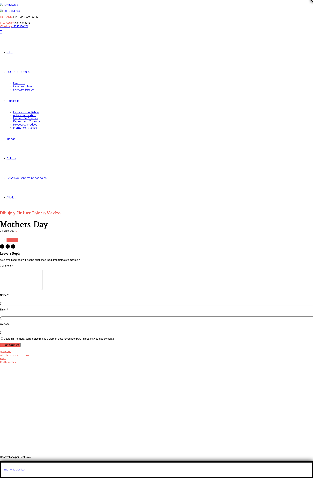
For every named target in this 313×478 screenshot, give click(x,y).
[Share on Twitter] (8, 246)
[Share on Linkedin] (13, 246)
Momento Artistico (25, 127)
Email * (4, 309)
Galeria (11, 158)
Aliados (11, 197)
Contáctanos (125, 408)
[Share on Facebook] (2, 246)
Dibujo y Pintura (15, 213)
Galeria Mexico (45, 213)
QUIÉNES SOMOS (18, 72)
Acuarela (12, 240)
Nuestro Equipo (23, 89)
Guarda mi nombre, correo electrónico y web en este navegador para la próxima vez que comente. (59, 338)
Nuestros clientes (24, 86)
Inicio (10, 52)
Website (5, 324)
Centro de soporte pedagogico (27, 178)
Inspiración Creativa (25, 118)
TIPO (221, 415)
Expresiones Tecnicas (26, 121)
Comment (6, 265)
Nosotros (19, 83)
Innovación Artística (26, 112)
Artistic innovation (24, 115)
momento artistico (14, 469)
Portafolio (13, 100)
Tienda (11, 139)
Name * (4, 295)
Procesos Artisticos (25, 124)
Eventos (175, 405)
